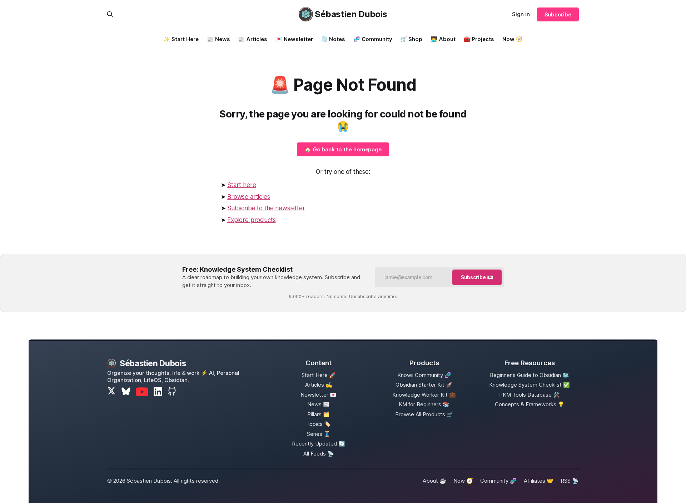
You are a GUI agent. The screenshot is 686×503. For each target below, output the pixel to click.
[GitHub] (172, 391)
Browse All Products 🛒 (424, 414)
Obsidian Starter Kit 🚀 (424, 384)
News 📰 (318, 404)
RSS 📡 (570, 480)
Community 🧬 (498, 480)
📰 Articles (252, 39)
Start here (241, 184)
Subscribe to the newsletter (266, 208)
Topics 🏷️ (318, 424)
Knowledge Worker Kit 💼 (424, 394)
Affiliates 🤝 (538, 480)
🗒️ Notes (333, 39)
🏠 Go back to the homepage (343, 149)
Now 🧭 (512, 39)
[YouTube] (142, 392)
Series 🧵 (318, 434)
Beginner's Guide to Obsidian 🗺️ (529, 375)
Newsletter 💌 (318, 394)
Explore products (251, 219)
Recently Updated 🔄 (318, 443)
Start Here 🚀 (319, 375)
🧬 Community (372, 39)
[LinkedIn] (158, 391)
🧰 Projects (478, 39)
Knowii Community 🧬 (424, 375)
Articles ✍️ (318, 384)
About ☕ (434, 480)
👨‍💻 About (443, 39)
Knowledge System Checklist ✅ (529, 384)
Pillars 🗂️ (318, 414)
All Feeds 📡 (318, 453)
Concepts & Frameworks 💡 (530, 404)
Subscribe (558, 14)
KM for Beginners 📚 (424, 404)
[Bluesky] (125, 391)
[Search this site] (110, 14)
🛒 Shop (411, 39)
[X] (111, 391)
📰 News (218, 39)
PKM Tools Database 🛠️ (529, 394)
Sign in (521, 14)
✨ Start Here (181, 39)
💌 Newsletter (294, 39)
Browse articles (248, 196)
